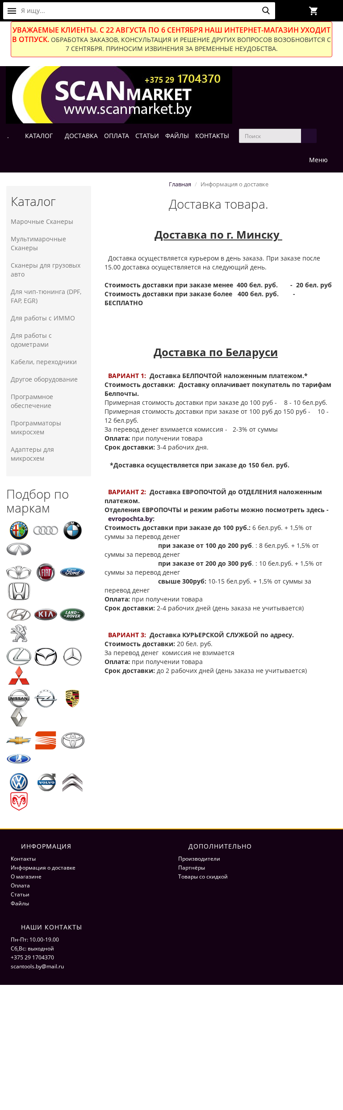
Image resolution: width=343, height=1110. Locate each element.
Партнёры (191, 867)
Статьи (20, 894)
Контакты (23, 858)
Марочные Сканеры (42, 221)
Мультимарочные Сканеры (38, 243)
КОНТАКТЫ (212, 135)
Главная (180, 184)
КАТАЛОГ (38, 135)
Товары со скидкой (203, 876)
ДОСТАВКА (81, 135)
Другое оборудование (44, 379)
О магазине (26, 876)
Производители (199, 858)
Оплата (20, 885)
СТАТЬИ (147, 135)
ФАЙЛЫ (177, 135)
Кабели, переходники (44, 361)
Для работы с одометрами (31, 340)
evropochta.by (130, 518)
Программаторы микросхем (36, 427)
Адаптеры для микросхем (32, 453)
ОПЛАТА (116, 135)
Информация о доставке (43, 867)
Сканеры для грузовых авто (45, 269)
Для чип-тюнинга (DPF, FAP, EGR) (46, 296)
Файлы (20, 903)
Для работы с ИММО (43, 318)
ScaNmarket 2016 (284, 1002)
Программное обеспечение (32, 401)
